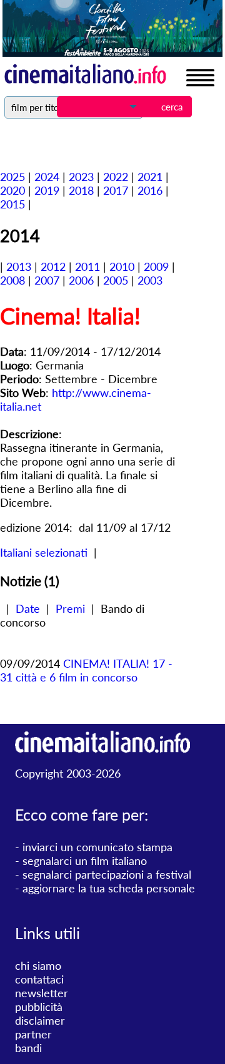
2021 (150, 176)
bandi (28, 1048)
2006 (81, 280)
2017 (115, 190)
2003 (150, 280)
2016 (150, 190)
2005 (115, 280)
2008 (12, 280)
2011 (87, 266)
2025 (12, 176)
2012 (53, 266)
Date (28, 608)
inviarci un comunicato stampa (97, 847)
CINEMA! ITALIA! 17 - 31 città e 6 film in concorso (86, 670)
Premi (70, 608)
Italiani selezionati (44, 552)
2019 (46, 190)
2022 (115, 176)
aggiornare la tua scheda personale (108, 888)
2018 (81, 190)
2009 (156, 266)
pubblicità (38, 1006)
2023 (81, 176)
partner (33, 1034)
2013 (18, 266)
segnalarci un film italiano (84, 860)
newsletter (41, 993)
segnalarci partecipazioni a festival (106, 874)
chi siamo (38, 965)
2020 (12, 190)
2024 (46, 176)
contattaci (39, 979)
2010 (121, 266)
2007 (46, 280)
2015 (12, 204)
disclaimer (40, 1020)
